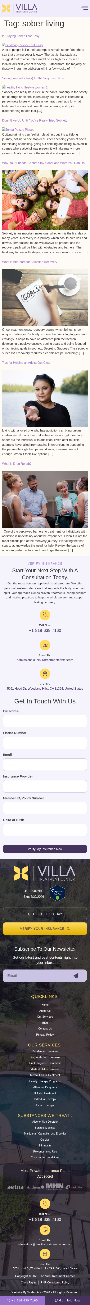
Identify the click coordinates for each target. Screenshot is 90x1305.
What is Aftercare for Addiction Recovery (29, 262)
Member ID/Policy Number (23, 798)
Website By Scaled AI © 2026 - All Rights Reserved (45, 1292)
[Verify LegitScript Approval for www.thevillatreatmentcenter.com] (57, 900)
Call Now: (45, 1214)
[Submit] (75, 975)
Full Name (11, 711)
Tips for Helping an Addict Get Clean (26, 362)
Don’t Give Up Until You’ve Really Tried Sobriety (34, 120)
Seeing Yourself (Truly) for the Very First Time (33, 78)
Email (7, 754)
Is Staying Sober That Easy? (21, 36)
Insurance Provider (18, 776)
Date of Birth (13, 820)
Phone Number (15, 733)
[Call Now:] (45, 1204)
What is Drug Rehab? (16, 463)
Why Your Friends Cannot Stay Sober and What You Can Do (43, 163)
